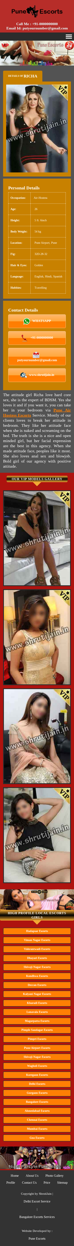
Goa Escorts (37, 1137)
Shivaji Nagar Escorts (37, 967)
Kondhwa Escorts (37, 976)
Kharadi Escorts (37, 1003)
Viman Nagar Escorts (37, 940)
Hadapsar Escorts (37, 931)
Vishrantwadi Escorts (37, 949)
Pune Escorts (37, 1238)
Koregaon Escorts (37, 1074)
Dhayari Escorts (37, 958)
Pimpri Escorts (37, 1038)
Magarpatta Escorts (37, 1021)
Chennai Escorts (37, 1119)
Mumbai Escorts (37, 1128)
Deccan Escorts (37, 985)
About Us (32, 1175)
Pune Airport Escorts (37, 1047)
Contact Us (29, 1182)
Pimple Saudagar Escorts (37, 1029)
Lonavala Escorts (37, 1012)
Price (47, 1182)
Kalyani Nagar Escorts (37, 994)
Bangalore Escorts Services (37, 1217)
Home (15, 1175)
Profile (10, 1182)
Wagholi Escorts (37, 1065)
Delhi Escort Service (37, 1201)
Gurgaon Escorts (37, 1092)
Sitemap (62, 1182)
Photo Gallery (54, 1175)
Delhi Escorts (37, 1083)
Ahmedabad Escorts (37, 1110)
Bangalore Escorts (37, 1101)
